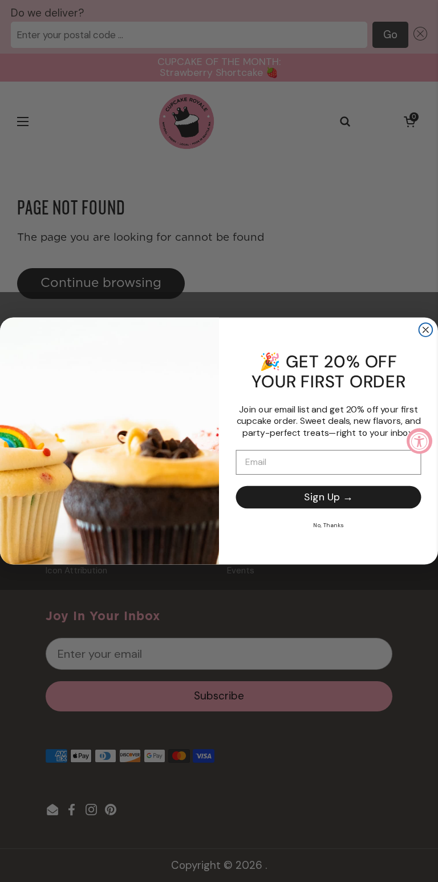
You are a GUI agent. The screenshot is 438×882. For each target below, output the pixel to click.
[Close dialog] (426, 330)
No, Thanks (328, 524)
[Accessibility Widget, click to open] (419, 441)
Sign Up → (328, 497)
